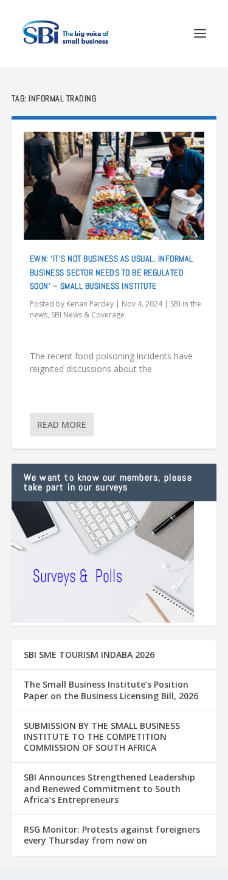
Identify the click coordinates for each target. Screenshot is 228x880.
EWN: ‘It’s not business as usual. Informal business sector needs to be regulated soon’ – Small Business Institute (111, 272)
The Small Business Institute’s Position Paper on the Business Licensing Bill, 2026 (111, 690)
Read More (61, 424)
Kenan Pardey (90, 304)
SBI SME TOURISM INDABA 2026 (89, 654)
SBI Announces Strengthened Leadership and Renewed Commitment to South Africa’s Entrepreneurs (109, 788)
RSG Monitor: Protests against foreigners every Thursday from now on (112, 835)
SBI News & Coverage (88, 315)
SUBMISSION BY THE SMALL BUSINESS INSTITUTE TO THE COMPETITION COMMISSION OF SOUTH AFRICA (102, 736)
